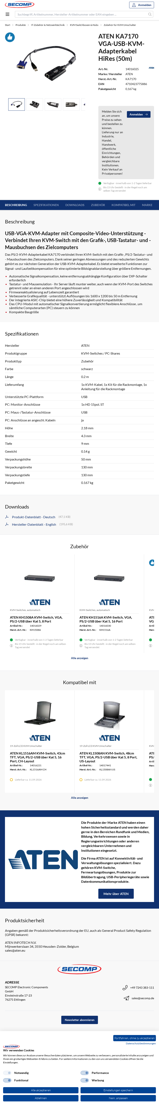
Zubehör (98, 205)
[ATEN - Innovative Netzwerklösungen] (43, 859)
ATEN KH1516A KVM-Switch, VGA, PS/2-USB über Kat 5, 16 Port (106, 619)
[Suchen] (150, 14)
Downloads (74, 205)
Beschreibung (16, 205)
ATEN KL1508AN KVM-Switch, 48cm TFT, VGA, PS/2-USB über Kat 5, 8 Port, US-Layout (108, 757)
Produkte (21, 24)
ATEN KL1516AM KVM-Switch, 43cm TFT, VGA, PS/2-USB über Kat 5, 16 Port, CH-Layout (37, 757)
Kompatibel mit (123, 205)
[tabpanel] (46, 63)
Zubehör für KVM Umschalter (120, 24)
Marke (147, 205)
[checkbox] (7, 1073)
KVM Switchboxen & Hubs (84, 24)
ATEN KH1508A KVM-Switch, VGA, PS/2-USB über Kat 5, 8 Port (36, 619)
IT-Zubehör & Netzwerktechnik (48, 24)
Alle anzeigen (79, 658)
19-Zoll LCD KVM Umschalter (26, 745)
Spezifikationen (46, 205)
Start (7, 24)
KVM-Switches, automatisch (25, 610)
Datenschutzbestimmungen (141, 1043)
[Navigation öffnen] (7, 14)
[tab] (16, 104)
